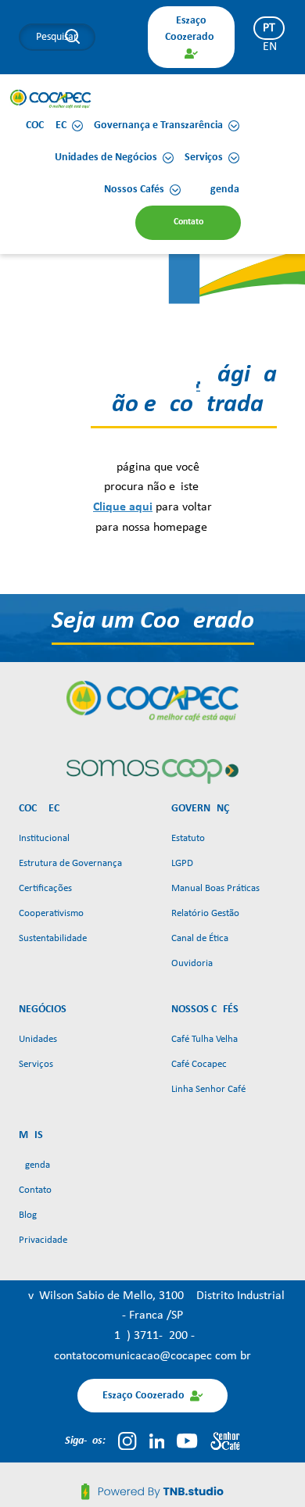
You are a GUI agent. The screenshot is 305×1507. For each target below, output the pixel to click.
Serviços (36, 1064)
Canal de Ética (199, 938)
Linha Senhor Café (208, 1089)
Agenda (34, 1165)
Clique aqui (122, 507)
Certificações (45, 888)
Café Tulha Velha (204, 1039)
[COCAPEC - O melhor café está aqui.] (50, 98)
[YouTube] (187, 1440)
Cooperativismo (51, 913)
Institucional (44, 838)
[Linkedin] (157, 1440)
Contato (35, 1190)
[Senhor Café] (225, 1440)
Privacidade (43, 1240)
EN (270, 47)
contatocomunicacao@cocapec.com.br (152, 1356)
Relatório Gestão (205, 913)
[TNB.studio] (152, 1491)
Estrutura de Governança (70, 863)
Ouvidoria (192, 963)
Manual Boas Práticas (215, 888)
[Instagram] (127, 1440)
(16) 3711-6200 (150, 1336)
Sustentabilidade (53, 938)
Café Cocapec (199, 1064)
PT (269, 28)
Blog (28, 1215)
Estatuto (188, 838)
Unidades (38, 1039)
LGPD (182, 863)
